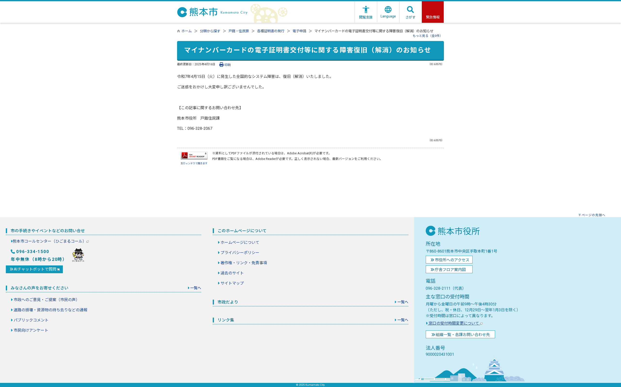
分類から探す (210, 31)
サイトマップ (232, 283)
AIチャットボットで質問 (35, 269)
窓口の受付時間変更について (454, 323)
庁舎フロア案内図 (450, 269)
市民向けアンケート (31, 330)
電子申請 (299, 31)
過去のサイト (232, 273)
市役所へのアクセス (452, 260)
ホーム (186, 31)
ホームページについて (240, 242)
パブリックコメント (31, 320)
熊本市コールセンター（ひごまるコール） (49, 241)
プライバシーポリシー (240, 252)
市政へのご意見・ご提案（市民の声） (47, 299)
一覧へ (195, 288)
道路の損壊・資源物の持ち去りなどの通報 (50, 310)
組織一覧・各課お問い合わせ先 (463, 334)
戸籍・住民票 (239, 31)
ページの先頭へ (593, 215)
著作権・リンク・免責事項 (244, 263)
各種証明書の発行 (270, 31)
